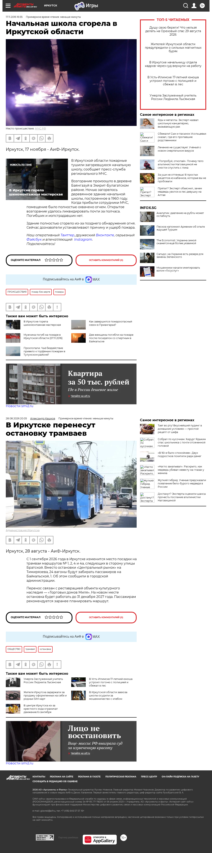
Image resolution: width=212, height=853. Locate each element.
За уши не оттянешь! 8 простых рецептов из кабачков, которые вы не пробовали (182, 178)
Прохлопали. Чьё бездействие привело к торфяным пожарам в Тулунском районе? (44, 351)
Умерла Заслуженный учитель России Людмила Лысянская (173, 97)
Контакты (39, 776)
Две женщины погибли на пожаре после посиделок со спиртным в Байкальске (111, 338)
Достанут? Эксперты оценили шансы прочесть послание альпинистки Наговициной (182, 497)
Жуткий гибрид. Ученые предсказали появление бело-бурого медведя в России (182, 483)
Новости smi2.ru (19, 406)
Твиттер (67, 235)
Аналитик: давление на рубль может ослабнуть (180, 214)
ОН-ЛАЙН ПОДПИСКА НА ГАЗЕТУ (180, 776)
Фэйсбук (34, 239)
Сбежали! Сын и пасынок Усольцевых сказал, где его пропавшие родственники (182, 137)
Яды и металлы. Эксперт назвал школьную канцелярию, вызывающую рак (178, 123)
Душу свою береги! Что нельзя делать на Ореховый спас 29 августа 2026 (173, 31)
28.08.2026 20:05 (16, 418)
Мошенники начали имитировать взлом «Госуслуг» (178, 269)
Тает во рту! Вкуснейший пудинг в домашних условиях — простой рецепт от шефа (180, 429)
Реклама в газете (89, 776)
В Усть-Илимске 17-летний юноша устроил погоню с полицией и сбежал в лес (173, 81)
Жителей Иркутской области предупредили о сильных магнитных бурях (173, 47)
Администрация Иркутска (23, 530)
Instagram (83, 239)
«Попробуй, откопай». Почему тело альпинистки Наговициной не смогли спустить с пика (181, 164)
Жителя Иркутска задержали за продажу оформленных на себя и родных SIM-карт (45, 695)
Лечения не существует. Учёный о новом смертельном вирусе (179, 149)
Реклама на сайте (61, 776)
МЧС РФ (40, 128)
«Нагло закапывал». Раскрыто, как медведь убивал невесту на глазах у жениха (181, 470)
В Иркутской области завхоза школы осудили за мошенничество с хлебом (108, 695)
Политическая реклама (120, 776)
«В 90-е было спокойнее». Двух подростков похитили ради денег (179, 454)
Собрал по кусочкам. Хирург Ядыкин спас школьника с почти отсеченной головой (182, 442)
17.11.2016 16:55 (14, 16)
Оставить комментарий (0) (106, 260)
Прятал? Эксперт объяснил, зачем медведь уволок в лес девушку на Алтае (180, 192)
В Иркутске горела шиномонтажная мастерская (42, 323)
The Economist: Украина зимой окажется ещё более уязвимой (176, 242)
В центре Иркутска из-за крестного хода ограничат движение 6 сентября (41, 709)
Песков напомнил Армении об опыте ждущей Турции (181, 228)
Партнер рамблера (68, 837)
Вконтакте (105, 235)
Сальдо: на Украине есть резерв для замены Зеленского (180, 255)
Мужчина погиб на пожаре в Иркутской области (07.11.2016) (43, 336)
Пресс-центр (149, 776)
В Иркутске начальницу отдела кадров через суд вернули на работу (173, 64)
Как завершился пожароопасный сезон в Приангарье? (110, 323)
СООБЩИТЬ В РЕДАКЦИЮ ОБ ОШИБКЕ (55, 781)
